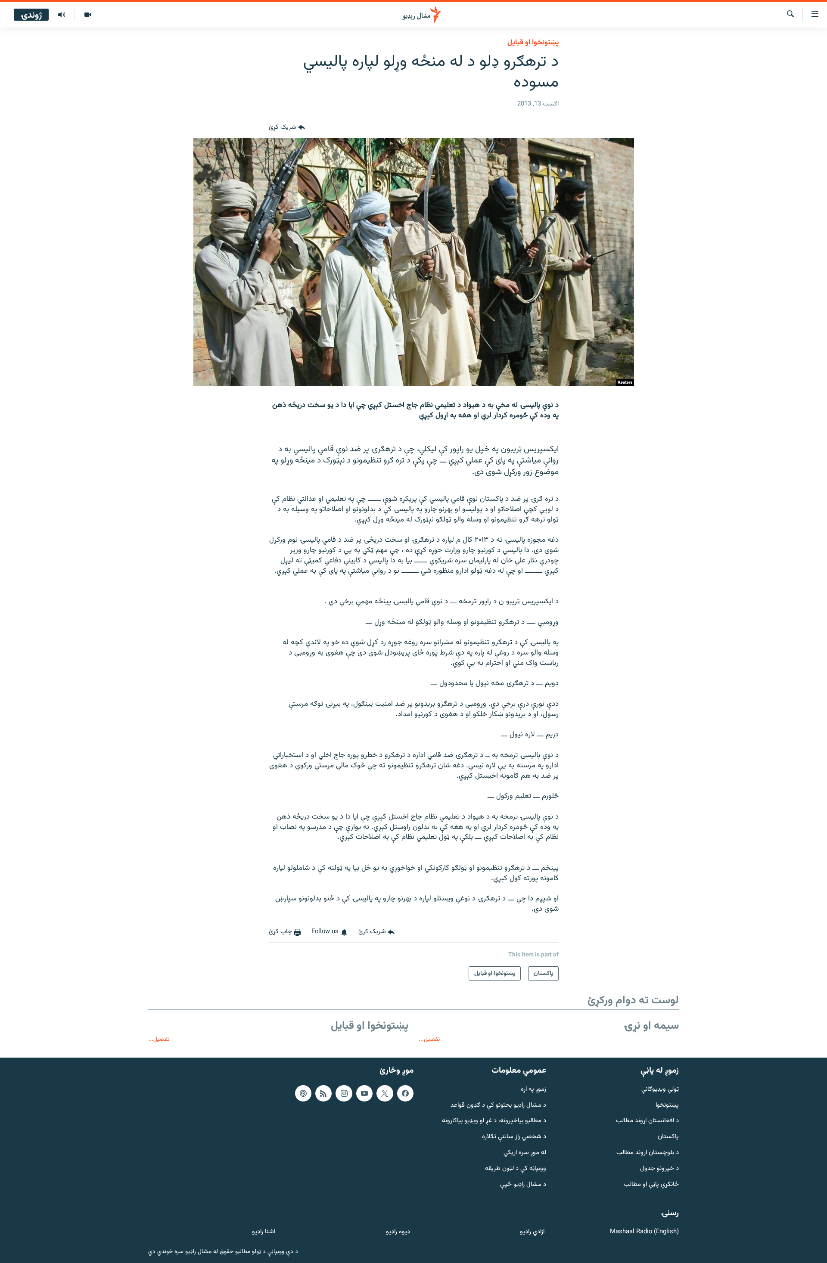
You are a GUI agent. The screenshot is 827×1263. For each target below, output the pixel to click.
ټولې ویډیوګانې (660, 1089)
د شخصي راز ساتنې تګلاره (514, 1137)
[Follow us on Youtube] (364, 1093)
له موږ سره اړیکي (525, 1152)
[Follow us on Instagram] (344, 1093)
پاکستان (668, 1137)
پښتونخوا (667, 1105)
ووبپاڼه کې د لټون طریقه (515, 1168)
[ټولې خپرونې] (62, 15)
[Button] (287, 128)
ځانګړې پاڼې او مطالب (651, 1184)
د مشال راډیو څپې (523, 1184)
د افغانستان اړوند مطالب (647, 1121)
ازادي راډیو (532, 1232)
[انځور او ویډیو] (88, 15)
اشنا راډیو (263, 1232)
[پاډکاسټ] (303, 1093)
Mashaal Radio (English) (644, 1232)
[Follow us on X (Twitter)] (384, 1093)
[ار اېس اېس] (323, 1093)
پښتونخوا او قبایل (533, 42)
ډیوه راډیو (398, 1232)
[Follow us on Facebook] (405, 1093)
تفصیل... (429, 1039)
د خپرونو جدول (659, 1168)
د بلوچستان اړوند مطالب (647, 1152)
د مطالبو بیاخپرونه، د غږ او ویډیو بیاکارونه (494, 1121)
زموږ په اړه (533, 1089)
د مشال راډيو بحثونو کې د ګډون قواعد (498, 1105)
